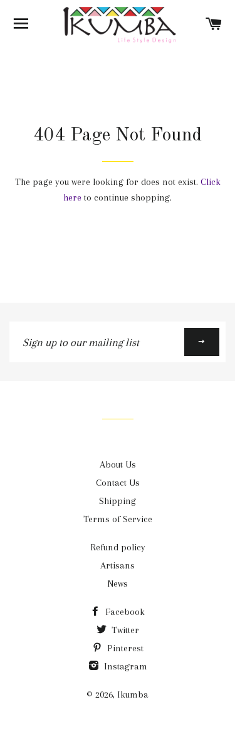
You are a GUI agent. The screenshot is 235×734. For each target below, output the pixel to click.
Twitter (124, 630)
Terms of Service (117, 519)
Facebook (124, 611)
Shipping (117, 500)
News (117, 583)
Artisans (117, 565)
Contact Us (118, 482)
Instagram (124, 666)
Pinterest (124, 648)
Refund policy (117, 547)
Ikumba (133, 694)
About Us (118, 464)
